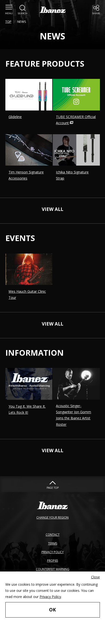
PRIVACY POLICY (53, 552)
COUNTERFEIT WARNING (52, 569)
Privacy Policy (50, 596)
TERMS (52, 543)
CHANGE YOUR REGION (52, 517)
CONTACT (53, 535)
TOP (8, 21)
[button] (9, 10)
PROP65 (52, 561)
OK (52, 610)
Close (95, 577)
